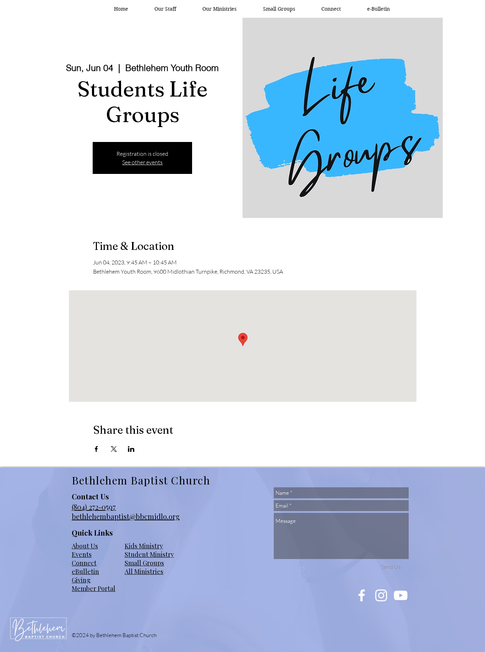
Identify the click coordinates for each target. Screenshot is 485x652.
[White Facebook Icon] (362, 595)
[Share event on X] (113, 449)
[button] (219, 9)
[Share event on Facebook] (96, 449)
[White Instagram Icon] (381, 595)
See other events (142, 162)
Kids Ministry (144, 546)
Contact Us (90, 496)
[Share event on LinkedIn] (131, 449)
